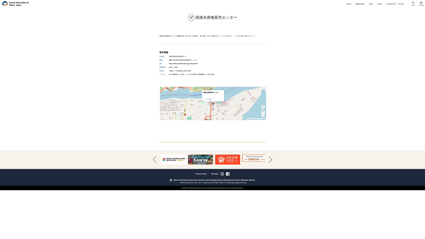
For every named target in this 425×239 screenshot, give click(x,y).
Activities (390, 4)
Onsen (379, 4)
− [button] (263, 115)
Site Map (214, 174)
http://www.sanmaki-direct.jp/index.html (183, 64)
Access (401, 4)
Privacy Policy (201, 174)
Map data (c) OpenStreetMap (260, 119)
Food (371, 4)
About (349, 4)
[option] (171, 160)
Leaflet (248, 119)
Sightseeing (360, 4)
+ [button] (263, 111)
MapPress (252, 119)
